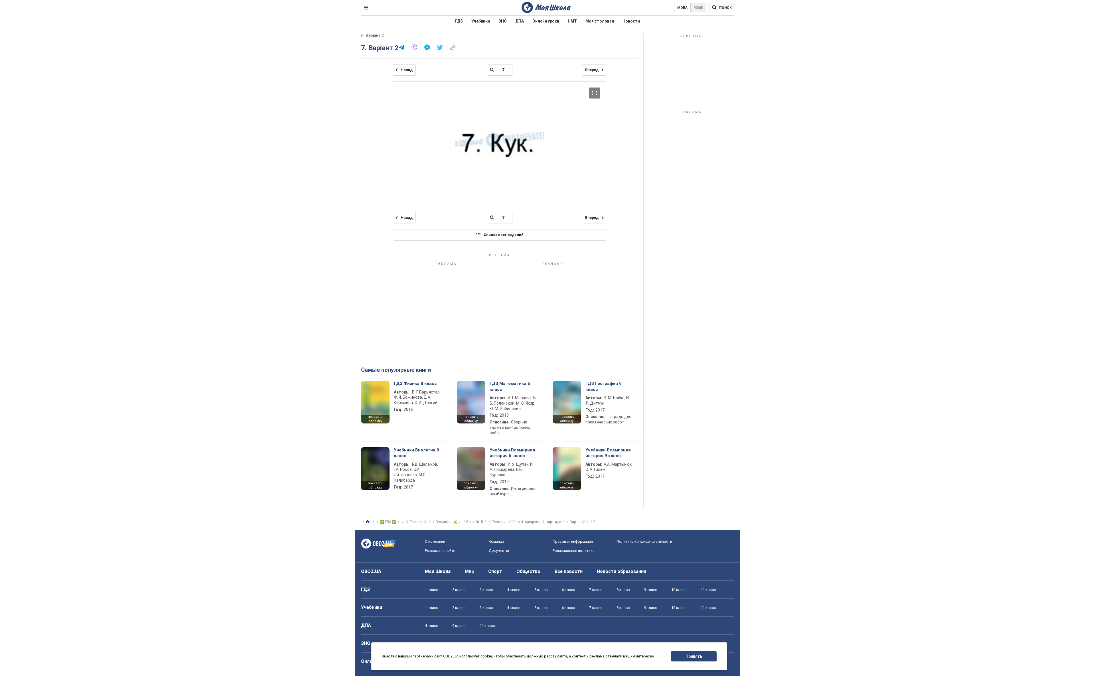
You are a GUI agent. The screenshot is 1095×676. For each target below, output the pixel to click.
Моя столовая (599, 21)
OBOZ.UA (371, 571)
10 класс (678, 590)
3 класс (486, 590)
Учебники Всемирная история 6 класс (512, 452)
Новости (631, 21)
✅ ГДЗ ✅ (388, 522)
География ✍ (447, 522)
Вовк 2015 (474, 522)
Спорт (495, 571)
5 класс (541, 590)
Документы (499, 550)
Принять (694, 656)
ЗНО (502, 21)
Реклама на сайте (440, 550)
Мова (682, 8)
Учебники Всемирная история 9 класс (608, 452)
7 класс (595, 590)
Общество (528, 571)
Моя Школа (438, 571)
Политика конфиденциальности (644, 541)
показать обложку (375, 419)
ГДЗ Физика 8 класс (415, 383)
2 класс (458, 590)
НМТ (572, 21)
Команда (496, 541)
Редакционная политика (574, 550)
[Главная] (368, 522)
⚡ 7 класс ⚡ (416, 522)
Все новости (569, 571)
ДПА (519, 21)
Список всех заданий (504, 235)
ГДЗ (459, 21)
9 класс (650, 590)
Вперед (592, 70)
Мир (469, 571)
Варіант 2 (375, 35)
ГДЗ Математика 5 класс (510, 386)
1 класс (431, 590)
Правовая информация (573, 541)
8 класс (623, 590)
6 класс (568, 590)
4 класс (513, 590)
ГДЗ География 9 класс (603, 386)
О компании (435, 541)
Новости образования (621, 571)
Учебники (480, 21)
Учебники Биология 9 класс (416, 452)
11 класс (708, 590)
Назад (407, 70)
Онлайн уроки (545, 21)
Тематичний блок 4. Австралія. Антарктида (526, 522)
